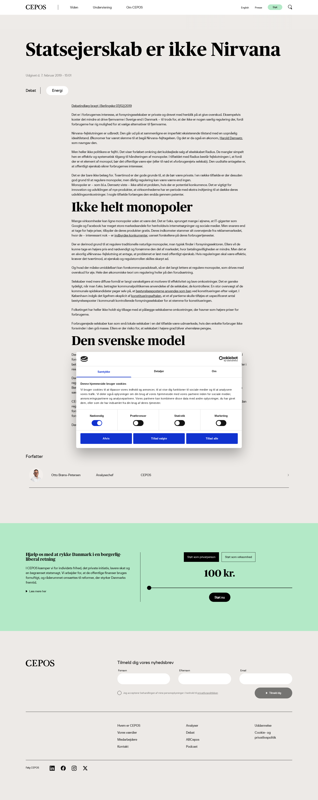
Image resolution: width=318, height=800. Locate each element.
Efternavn (184, 670)
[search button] (290, 7)
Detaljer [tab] (159, 371)
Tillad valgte (159, 438)
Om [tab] (214, 371)
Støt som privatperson (201, 557)
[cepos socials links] (52, 768)
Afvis (106, 438)
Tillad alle (212, 438)
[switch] (138, 423)
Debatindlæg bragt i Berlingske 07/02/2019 (102, 106)
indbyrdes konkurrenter (130, 235)
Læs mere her (37, 591)
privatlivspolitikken (207, 693)
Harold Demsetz (231, 138)
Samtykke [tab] (104, 371)
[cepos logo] (40, 663)
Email (243, 670)
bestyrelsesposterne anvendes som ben (163, 291)
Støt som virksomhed (238, 557)
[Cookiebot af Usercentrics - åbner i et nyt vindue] (222, 359)
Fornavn (122, 670)
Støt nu (220, 597)
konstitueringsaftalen (146, 296)
